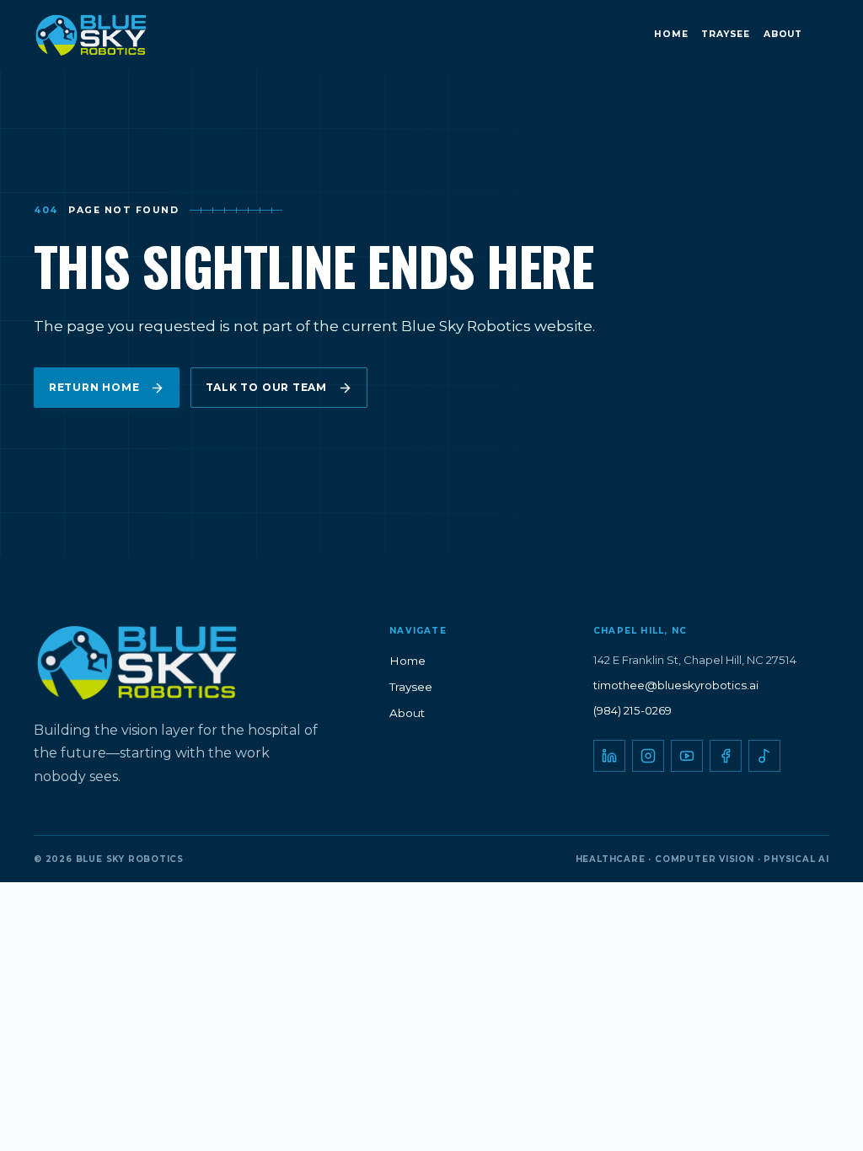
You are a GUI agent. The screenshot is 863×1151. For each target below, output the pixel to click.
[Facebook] (726, 756)
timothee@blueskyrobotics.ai (675, 685)
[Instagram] (648, 756)
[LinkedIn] (609, 756)
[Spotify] (764, 756)
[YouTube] (687, 756)
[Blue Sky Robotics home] (109, 35)
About (783, 34)
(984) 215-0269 (632, 710)
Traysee (725, 34)
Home (671, 34)
